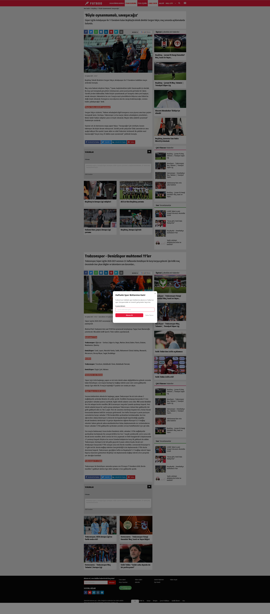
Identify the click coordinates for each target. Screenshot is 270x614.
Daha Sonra (149, 315)
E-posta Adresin (120, 306)
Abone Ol (129, 315)
